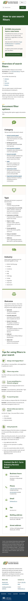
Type (5, 81)
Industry (6, 85)
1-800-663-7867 (13, 488)
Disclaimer (3, 593)
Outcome (6, 83)
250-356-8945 (13, 492)
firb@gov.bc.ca (13, 501)
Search (22, 7)
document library (15, 71)
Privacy (9, 593)
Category (6, 79)
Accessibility (22, 593)
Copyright (15, 593)
